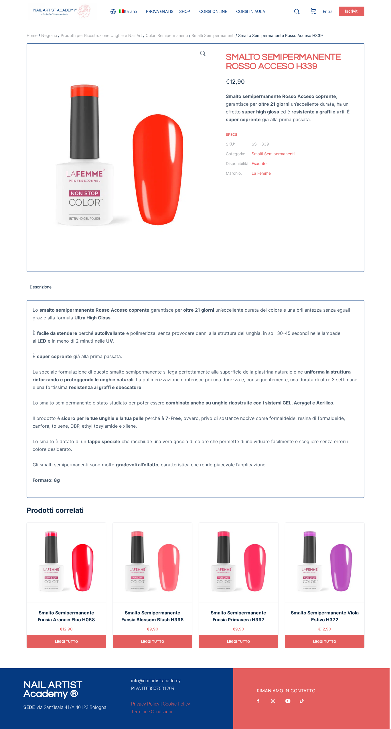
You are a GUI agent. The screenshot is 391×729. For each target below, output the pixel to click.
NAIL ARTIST (52, 684)
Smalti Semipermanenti (212, 35)
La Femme (261, 173)
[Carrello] (313, 11)
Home (32, 35)
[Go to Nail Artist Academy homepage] (62, 11)
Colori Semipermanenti (167, 35)
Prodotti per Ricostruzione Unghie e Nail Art (101, 35)
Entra (328, 11)
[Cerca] (297, 11)
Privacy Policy (145, 704)
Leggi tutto (66, 641)
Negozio (49, 35)
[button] (203, 53)
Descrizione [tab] (41, 286)
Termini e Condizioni (151, 711)
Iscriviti (351, 11)
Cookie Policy (176, 704)
